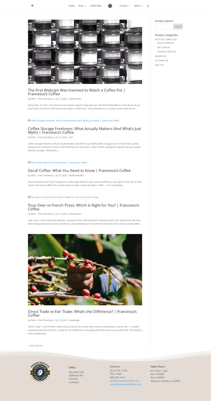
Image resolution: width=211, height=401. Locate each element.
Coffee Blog (95, 6)
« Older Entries (35, 345)
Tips (71, 137)
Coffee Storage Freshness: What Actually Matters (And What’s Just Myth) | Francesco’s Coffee (84, 130)
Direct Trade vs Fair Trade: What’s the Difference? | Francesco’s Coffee (82, 313)
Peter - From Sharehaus (42, 98)
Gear (157, 65)
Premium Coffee (165, 51)
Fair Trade (162, 47)
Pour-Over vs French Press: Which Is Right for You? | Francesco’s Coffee (83, 207)
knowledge (74, 320)
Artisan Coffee (164, 42)
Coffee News (75, 98)
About (137, 6)
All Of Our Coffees (163, 39)
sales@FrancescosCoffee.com (125, 384)
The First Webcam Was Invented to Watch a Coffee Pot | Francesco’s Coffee (76, 92)
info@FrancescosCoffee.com (124, 380)
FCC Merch (160, 60)
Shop (80, 6)
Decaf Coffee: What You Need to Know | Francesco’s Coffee (79, 170)
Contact (123, 6)
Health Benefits (76, 175)
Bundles (159, 56)
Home (72, 6)
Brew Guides (75, 213)
